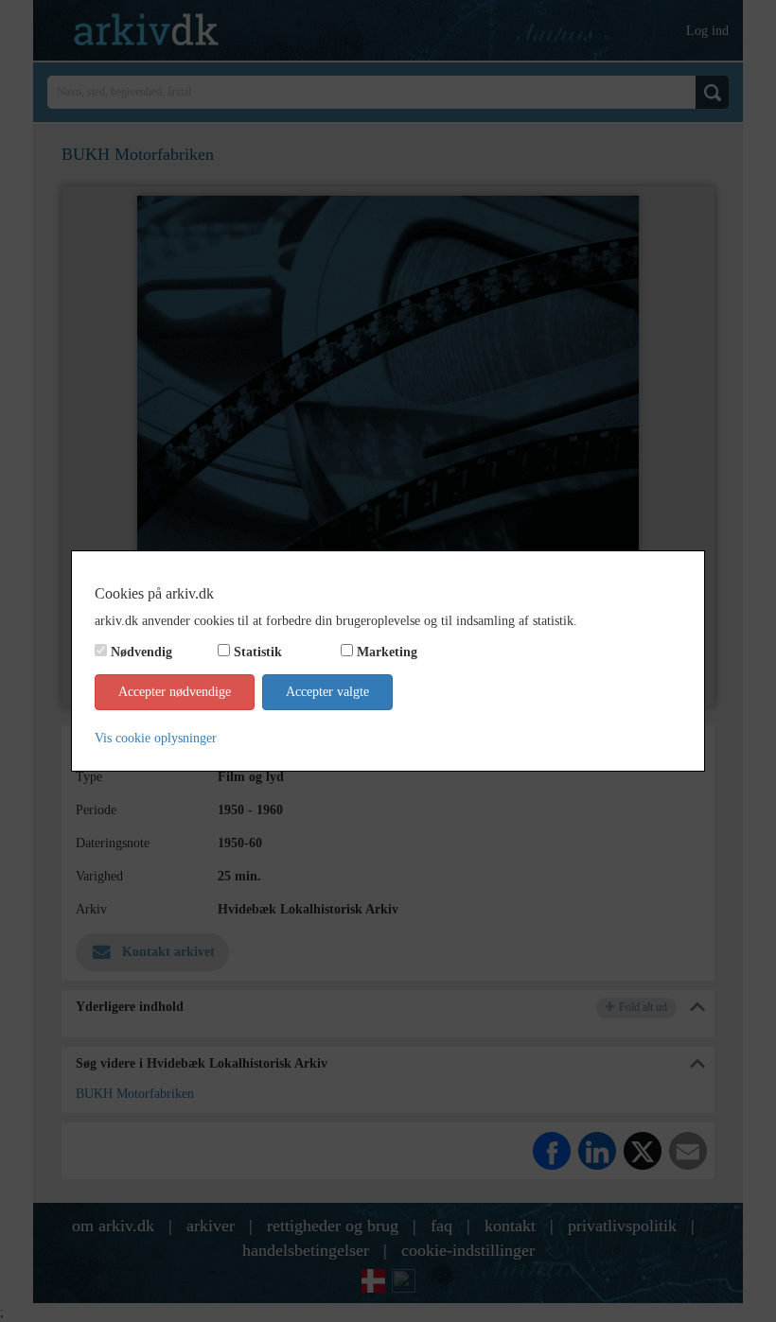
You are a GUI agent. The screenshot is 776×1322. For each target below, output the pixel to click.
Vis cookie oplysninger (156, 738)
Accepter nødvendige (174, 692)
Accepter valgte (327, 692)
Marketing (387, 652)
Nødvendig (141, 652)
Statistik (258, 652)
